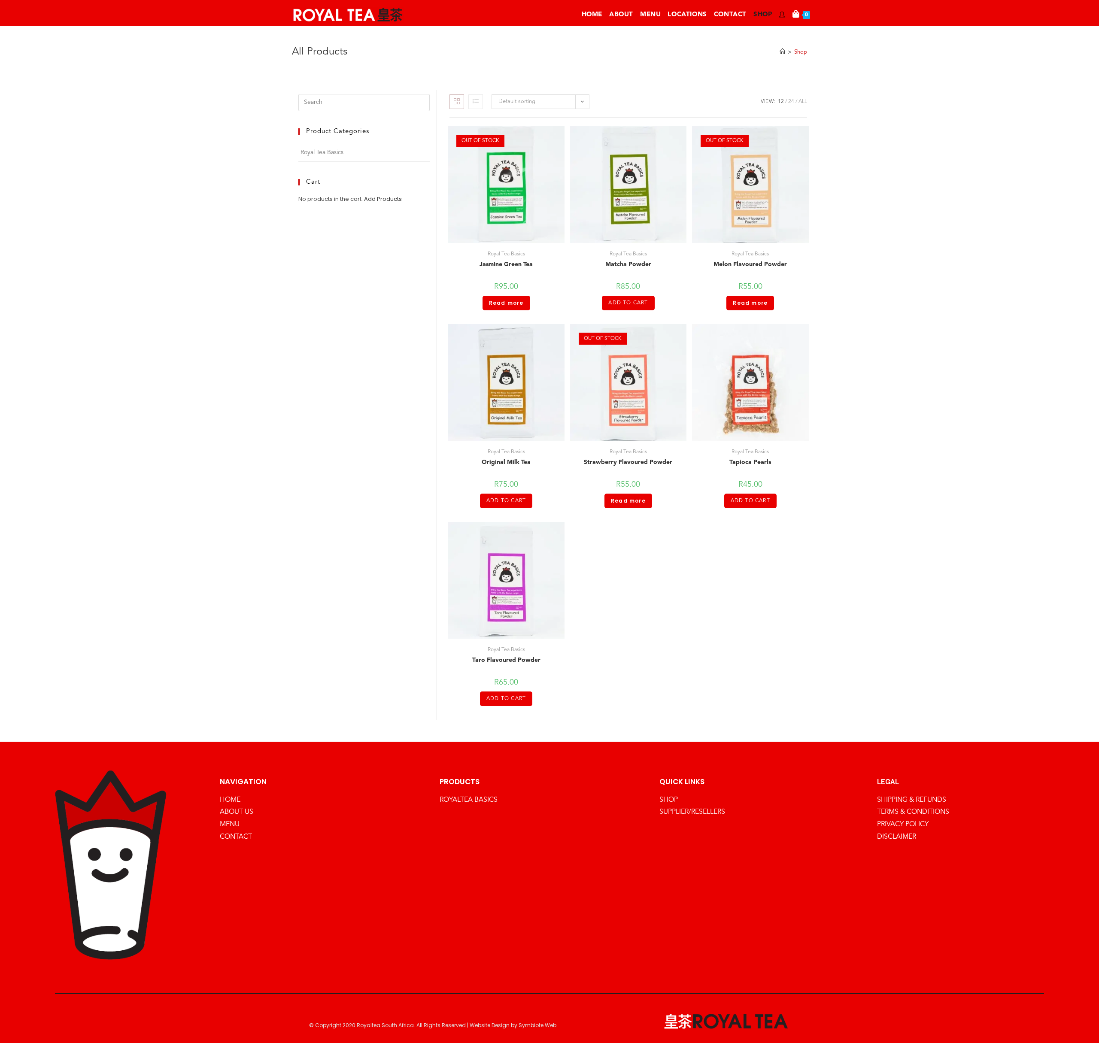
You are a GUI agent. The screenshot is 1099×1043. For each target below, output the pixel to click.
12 (781, 101)
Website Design (490, 1025)
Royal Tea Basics (506, 254)
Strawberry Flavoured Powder (628, 462)
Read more (506, 302)
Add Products (383, 199)
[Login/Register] (782, 15)
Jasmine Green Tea (506, 264)
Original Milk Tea (506, 462)
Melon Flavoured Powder (750, 264)
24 (791, 101)
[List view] (475, 101)
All (802, 101)
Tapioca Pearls (750, 462)
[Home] (782, 52)
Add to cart (628, 303)
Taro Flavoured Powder (506, 660)
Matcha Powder (628, 264)
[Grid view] (456, 101)
